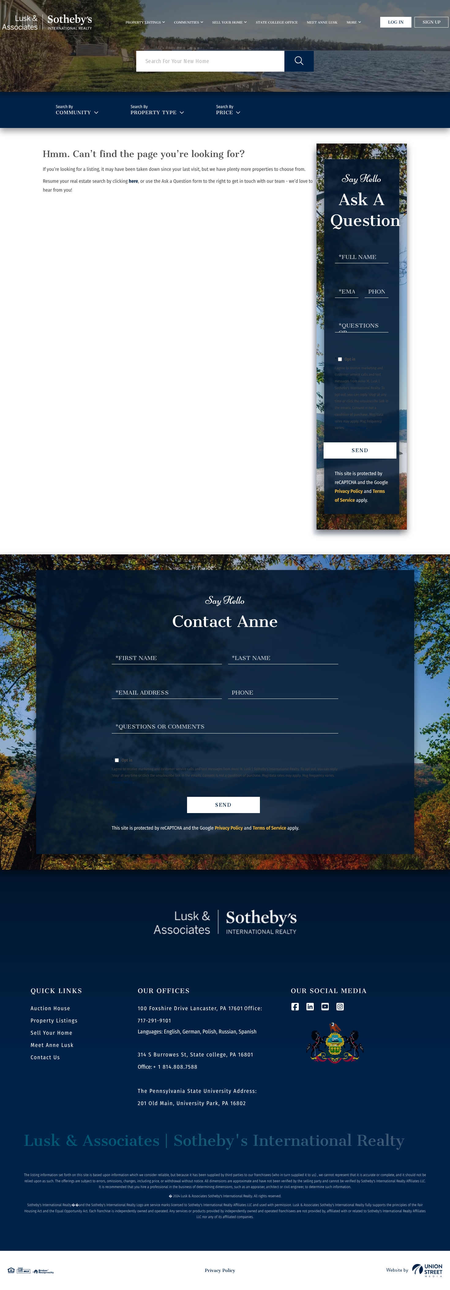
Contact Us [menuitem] (45, 1057)
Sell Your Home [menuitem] (227, 22)
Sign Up (431, 22)
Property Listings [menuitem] (143, 22)
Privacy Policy (355, 428)
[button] (299, 61)
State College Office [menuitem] (277, 22)
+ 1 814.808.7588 (175, 1066)
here (133, 181)
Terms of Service (269, 828)
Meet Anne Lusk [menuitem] (322, 22)
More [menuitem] (352, 22)
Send (360, 450)
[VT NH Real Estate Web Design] (414, 1270)
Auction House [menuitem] (50, 1008)
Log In (396, 22)
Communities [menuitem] (186, 22)
